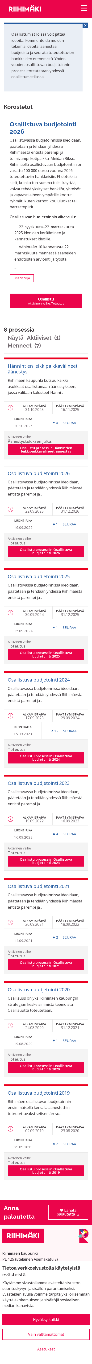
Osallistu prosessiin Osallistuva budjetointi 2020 (52, 1067)
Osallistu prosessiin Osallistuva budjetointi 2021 (52, 964)
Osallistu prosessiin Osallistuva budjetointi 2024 (52, 758)
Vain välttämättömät (46, 1334)
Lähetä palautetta (72, 1214)
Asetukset (46, 1349)
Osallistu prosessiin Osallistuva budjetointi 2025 (52, 654)
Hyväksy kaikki (46, 1319)
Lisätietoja (23, 278)
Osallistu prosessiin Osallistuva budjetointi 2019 (52, 1171)
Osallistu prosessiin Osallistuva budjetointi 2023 (52, 861)
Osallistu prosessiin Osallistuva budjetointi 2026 (52, 551)
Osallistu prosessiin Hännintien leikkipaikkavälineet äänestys (52, 449)
